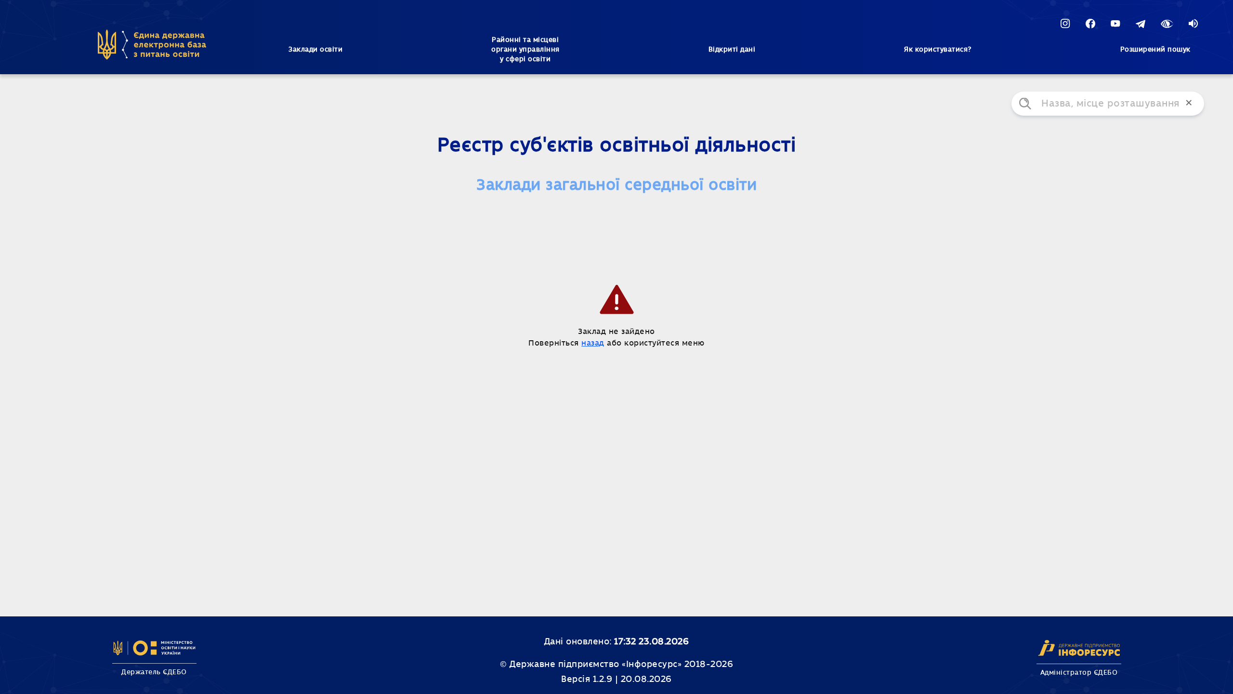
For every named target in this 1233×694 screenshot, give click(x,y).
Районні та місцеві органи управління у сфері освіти (525, 50)
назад (592, 343)
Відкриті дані (732, 49)
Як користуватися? (937, 49)
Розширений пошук (1155, 49)
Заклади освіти (315, 49)
